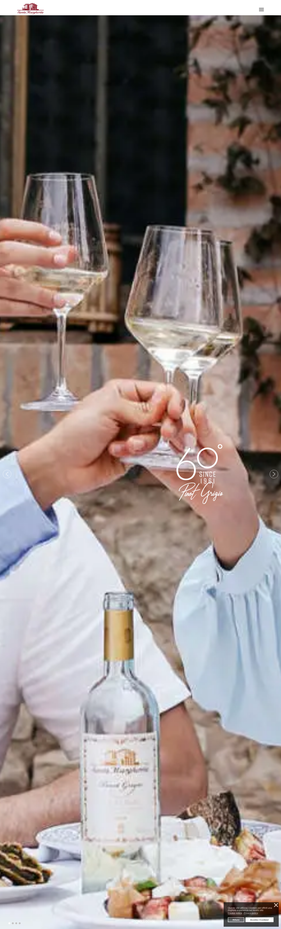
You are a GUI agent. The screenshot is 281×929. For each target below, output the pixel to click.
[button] (7, 474)
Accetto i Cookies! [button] (259, 920)
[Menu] (261, 9)
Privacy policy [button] (251, 913)
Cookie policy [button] (235, 913)
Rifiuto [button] (236, 920)
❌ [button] (276, 905)
